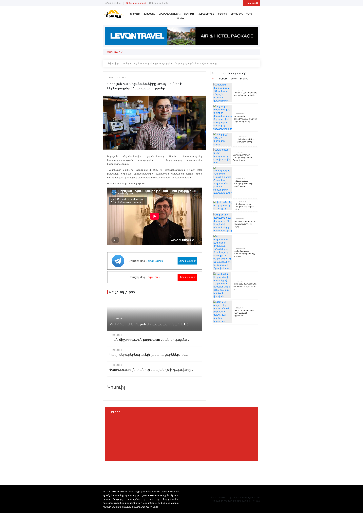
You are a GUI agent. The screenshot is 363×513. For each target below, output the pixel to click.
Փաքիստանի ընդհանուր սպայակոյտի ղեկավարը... (151, 370)
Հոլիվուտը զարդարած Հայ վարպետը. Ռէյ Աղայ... (245, 224)
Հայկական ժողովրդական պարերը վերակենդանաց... (245, 119)
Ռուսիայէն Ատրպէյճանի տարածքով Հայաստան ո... (245, 286)
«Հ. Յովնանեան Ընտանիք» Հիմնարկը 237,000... (244, 253)
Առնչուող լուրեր (122, 292)
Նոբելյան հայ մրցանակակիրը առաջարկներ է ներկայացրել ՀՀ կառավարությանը (169, 63)
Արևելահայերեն (158, 3)
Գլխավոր (113, 63)
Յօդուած (189, 13)
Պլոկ (249, 13)
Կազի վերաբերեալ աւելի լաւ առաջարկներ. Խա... (148, 355)
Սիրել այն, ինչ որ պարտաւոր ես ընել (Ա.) (245, 207)
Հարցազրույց (206, 13)
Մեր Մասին (237, 13)
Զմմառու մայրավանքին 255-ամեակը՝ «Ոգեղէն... (245, 94)
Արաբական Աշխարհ (170, 13)
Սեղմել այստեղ (187, 261)
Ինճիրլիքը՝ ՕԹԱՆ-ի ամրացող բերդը (246, 140)
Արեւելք (135, 13)
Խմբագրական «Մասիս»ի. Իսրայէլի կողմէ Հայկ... (243, 183)
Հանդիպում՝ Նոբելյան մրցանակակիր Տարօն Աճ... (150, 324)
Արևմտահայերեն (136, 3)
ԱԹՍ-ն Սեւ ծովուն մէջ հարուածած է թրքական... (244, 313)
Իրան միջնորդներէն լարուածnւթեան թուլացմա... (149, 340)
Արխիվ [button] (181, 18)
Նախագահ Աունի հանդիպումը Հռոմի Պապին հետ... (242, 157)
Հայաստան (149, 13)
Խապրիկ (222, 13)
